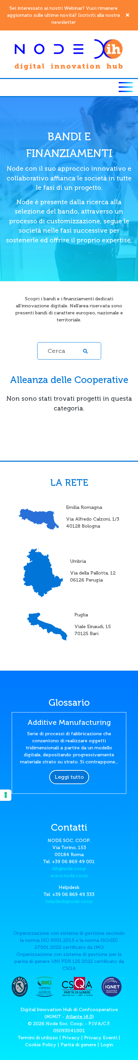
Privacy (71, 1038)
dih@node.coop (69, 869)
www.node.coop (69, 876)
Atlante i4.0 (79, 1016)
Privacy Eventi (100, 1038)
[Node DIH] (69, 54)
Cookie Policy (40, 1045)
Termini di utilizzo (38, 1038)
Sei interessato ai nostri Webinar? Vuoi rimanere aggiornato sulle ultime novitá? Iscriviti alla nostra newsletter (63, 15)
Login (106, 1045)
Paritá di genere (78, 1045)
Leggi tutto (69, 777)
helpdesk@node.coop (69, 901)
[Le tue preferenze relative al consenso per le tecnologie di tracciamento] (5, 795)
